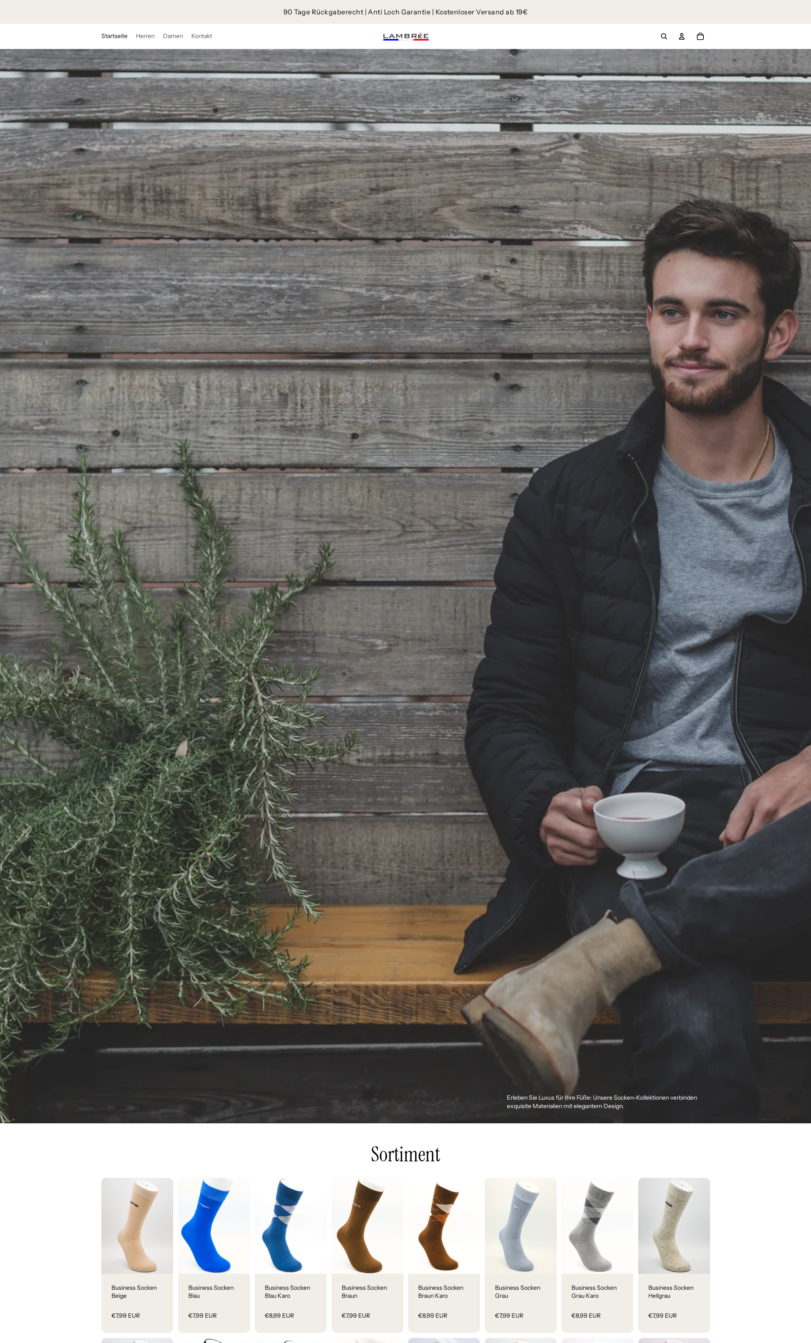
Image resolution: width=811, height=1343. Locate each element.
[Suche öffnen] (664, 36)
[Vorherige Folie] (107, 1225)
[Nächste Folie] (166, 1225)
